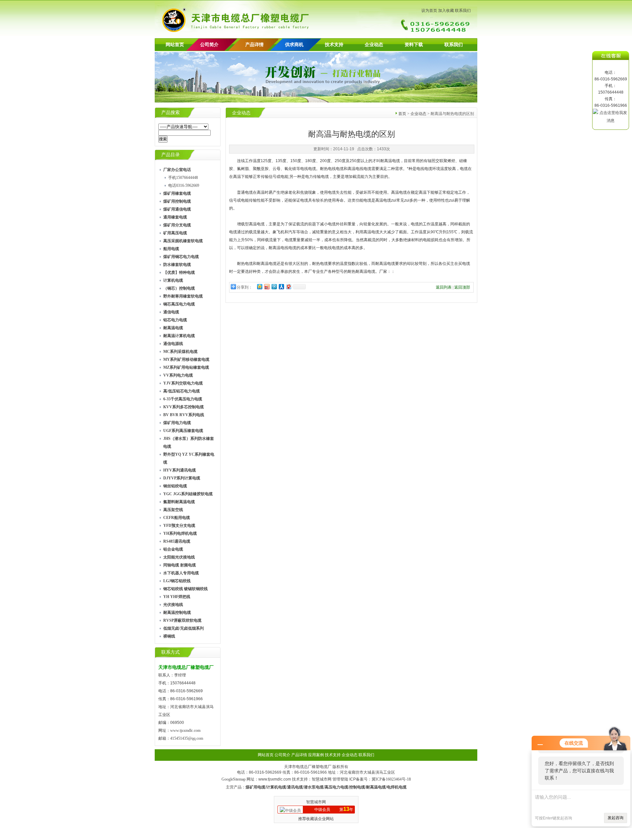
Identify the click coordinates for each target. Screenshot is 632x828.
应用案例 (316, 755)
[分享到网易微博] (288, 286)
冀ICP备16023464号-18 (391, 779)
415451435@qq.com (186, 738)
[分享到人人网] (281, 286)
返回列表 (444, 287)
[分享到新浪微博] (266, 286)
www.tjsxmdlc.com (185, 730)
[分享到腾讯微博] (273, 286)
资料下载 (414, 44)
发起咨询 (615, 817)
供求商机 (294, 44)
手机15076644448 (183, 177)
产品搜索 (170, 112)
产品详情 (254, 44)
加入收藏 (446, 10)
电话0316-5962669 (183, 185)
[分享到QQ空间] (259, 286)
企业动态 (374, 44)
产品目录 (170, 154)
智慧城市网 (321, 779)
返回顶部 (462, 287)
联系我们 (463, 10)
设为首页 (429, 10)
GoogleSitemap (234, 779)
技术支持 (334, 44)
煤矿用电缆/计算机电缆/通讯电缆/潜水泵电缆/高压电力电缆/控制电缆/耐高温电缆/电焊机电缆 (326, 787)
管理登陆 (340, 779)
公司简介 (282, 755)
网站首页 (175, 44)
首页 (402, 113)
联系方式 (170, 652)
